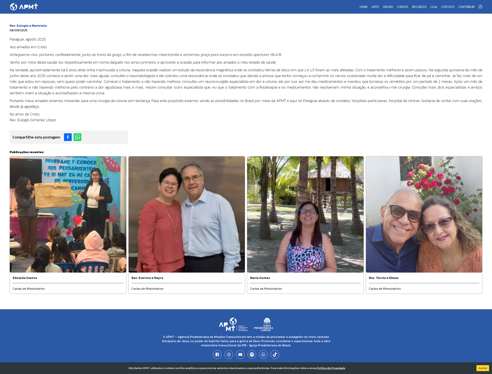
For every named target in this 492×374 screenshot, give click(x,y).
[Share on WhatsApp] (77, 137)
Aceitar (482, 368)
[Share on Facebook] (68, 137)
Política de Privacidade (331, 368)
